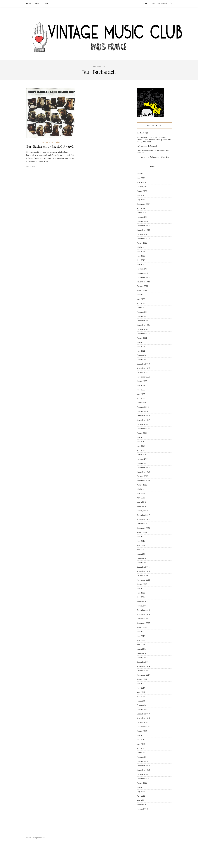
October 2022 (142, 286)
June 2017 (141, 541)
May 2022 (141, 299)
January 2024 (142, 221)
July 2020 (141, 385)
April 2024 (141, 208)
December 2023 (143, 226)
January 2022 (142, 316)
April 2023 (141, 260)
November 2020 (143, 368)
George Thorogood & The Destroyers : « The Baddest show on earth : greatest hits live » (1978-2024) (154, 139)
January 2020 (142, 411)
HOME (28, 3)
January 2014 (142, 709)
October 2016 (142, 575)
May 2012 (141, 791)
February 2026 (143, 187)
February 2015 (143, 653)
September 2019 (143, 429)
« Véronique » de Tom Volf (147, 146)
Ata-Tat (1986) (142, 133)
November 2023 (143, 230)
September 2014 (143, 675)
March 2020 (141, 403)
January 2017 (142, 563)
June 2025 (141, 195)
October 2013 (142, 722)
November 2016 (143, 571)
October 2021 (142, 329)
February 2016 (143, 601)
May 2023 (141, 256)
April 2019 (141, 450)
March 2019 (141, 454)
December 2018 (143, 467)
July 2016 (141, 588)
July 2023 (141, 247)
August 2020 (142, 381)
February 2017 (143, 558)
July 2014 (141, 683)
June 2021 (141, 346)
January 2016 (142, 606)
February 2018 (143, 506)
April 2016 (141, 597)
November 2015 (143, 614)
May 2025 (141, 200)
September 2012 (143, 779)
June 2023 (141, 251)
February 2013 (143, 757)
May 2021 (141, 351)
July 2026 (141, 174)
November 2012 (143, 770)
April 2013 (141, 748)
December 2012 (143, 766)
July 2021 (141, 342)
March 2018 (141, 502)
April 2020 (141, 398)
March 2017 (141, 554)
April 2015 (141, 645)
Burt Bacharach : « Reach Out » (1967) (50, 146)
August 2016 (142, 584)
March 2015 (141, 649)
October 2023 (142, 234)
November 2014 (143, 666)
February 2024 (143, 217)
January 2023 (142, 273)
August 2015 (142, 627)
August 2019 (142, 433)
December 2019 (143, 416)
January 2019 (142, 463)
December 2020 (143, 364)
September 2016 (143, 580)
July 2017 (141, 537)
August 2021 (142, 338)
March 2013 (141, 753)
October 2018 (142, 476)
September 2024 (143, 204)
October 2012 (142, 774)
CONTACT (48, 3)
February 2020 (143, 407)
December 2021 (143, 321)
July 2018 (141, 489)
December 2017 (143, 515)
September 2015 (143, 623)
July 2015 (141, 632)
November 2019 (143, 420)
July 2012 (141, 787)
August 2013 (142, 731)
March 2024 (141, 213)
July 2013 (141, 735)
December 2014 (143, 662)
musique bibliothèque (51, 142)
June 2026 (141, 178)
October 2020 (142, 372)
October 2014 (142, 671)
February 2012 (143, 804)
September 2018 (143, 480)
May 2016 (141, 593)
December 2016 (143, 567)
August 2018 (142, 485)
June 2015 (141, 636)
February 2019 (143, 459)
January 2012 (142, 809)
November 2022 (143, 282)
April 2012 (141, 796)
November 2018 (143, 472)
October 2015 (142, 619)
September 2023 (143, 238)
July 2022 (141, 295)
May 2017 (141, 545)
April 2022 (141, 303)
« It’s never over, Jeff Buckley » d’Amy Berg (153, 157)
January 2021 (142, 359)
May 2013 (141, 744)
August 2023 (142, 243)
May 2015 (141, 640)
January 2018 (142, 511)
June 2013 (141, 740)
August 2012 (142, 783)
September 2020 (143, 377)
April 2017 (141, 550)
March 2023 (141, 264)
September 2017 (143, 528)
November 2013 (143, 718)
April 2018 (141, 498)
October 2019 (142, 424)
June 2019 (141, 442)
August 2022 (142, 290)
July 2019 (141, 437)
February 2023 (143, 269)
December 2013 (143, 714)
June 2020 (141, 390)
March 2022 (141, 308)
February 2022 (143, 312)
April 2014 (141, 696)
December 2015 (143, 610)
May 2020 (141, 394)
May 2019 (141, 446)
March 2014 (141, 701)
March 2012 (141, 800)
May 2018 (141, 493)
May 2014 (141, 692)
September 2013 (143, 727)
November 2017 (143, 519)
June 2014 (141, 688)
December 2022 (143, 277)
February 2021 (143, 355)
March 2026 (141, 182)
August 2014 (142, 679)
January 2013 (142, 761)
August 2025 (142, 191)
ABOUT (37, 3)
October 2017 (142, 524)
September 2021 (143, 334)
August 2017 (142, 532)
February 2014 (143, 705)
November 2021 (143, 325)
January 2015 (142, 658)
